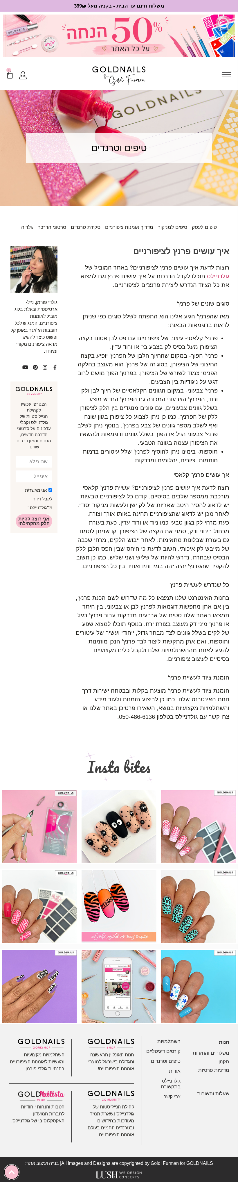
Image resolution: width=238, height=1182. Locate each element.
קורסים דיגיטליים (163, 1051)
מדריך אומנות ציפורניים (129, 227)
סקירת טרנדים (85, 227)
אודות (175, 1071)
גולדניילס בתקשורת (171, 1084)
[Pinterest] (35, 367)
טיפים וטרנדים (166, 1061)
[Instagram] (45, 367)
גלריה (27, 227)
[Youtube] (25, 367)
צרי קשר (172, 1096)
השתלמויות (169, 1041)
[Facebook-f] (54, 367)
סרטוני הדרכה (51, 227)
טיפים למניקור (172, 227)
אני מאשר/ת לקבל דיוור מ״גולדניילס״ (38, 499)
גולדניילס (218, 276)
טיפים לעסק (204, 227)
